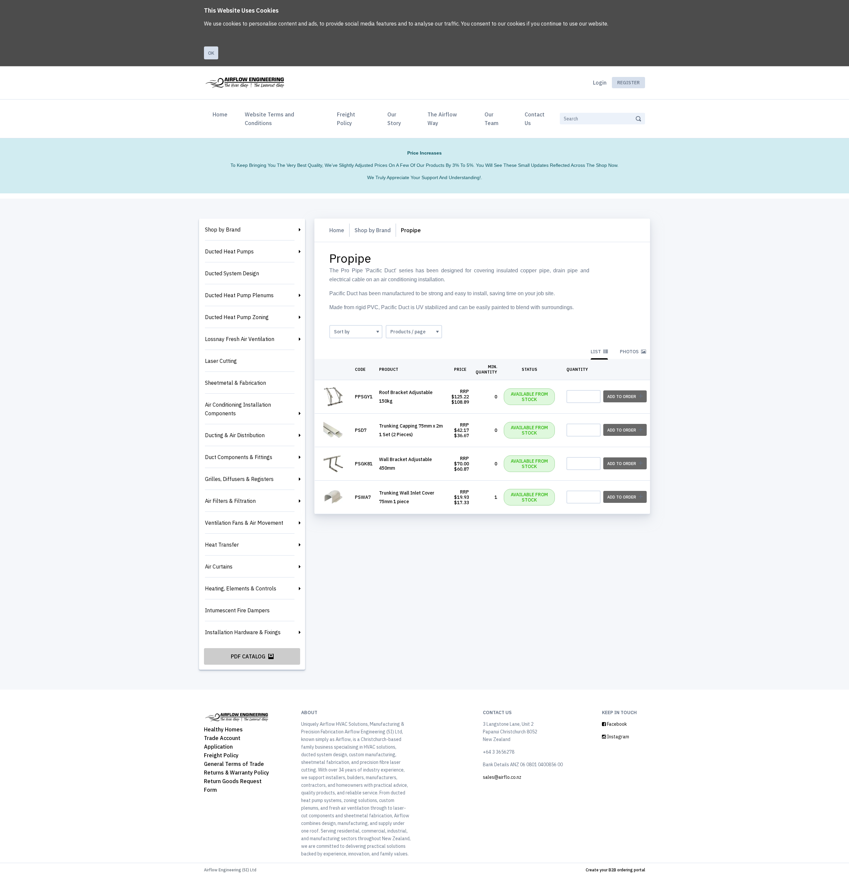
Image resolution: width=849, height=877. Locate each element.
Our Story (394, 118)
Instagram (617, 737)
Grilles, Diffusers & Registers (239, 479)
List (596, 352)
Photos (630, 352)
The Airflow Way (442, 118)
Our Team (491, 118)
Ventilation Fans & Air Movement (244, 522)
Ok (211, 53)
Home (221, 114)
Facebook (616, 724)
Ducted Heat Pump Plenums (239, 295)
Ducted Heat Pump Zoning (237, 317)
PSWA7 (363, 497)
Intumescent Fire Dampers (237, 610)
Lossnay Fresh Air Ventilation (239, 339)
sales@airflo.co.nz (502, 777)
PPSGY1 (363, 397)
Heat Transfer (222, 544)
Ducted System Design (232, 273)
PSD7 (360, 430)
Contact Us (535, 118)
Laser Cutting (221, 361)
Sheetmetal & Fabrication (235, 382)
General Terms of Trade (234, 764)
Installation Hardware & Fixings (243, 632)
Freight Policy (346, 118)
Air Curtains (218, 566)
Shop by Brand (222, 229)
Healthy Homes (223, 729)
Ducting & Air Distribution (235, 435)
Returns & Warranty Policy (236, 772)
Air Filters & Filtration (230, 501)
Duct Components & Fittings (238, 457)
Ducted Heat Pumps (229, 251)
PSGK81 (363, 464)
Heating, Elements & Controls (240, 588)
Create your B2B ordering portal (615, 869)
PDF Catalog (249, 656)
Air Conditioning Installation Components (238, 409)
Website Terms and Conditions (269, 118)
